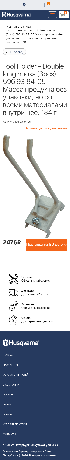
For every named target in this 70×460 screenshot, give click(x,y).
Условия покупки (15, 424)
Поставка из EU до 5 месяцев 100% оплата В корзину (46, 244)
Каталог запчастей (15, 375)
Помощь (8, 414)
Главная (8, 355)
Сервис (7, 405)
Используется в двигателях (46, 128)
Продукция (10, 365)
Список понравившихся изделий (46, 5)
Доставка (24, 5)
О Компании (11, 385)
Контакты (35, 5)
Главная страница (18, 27)
